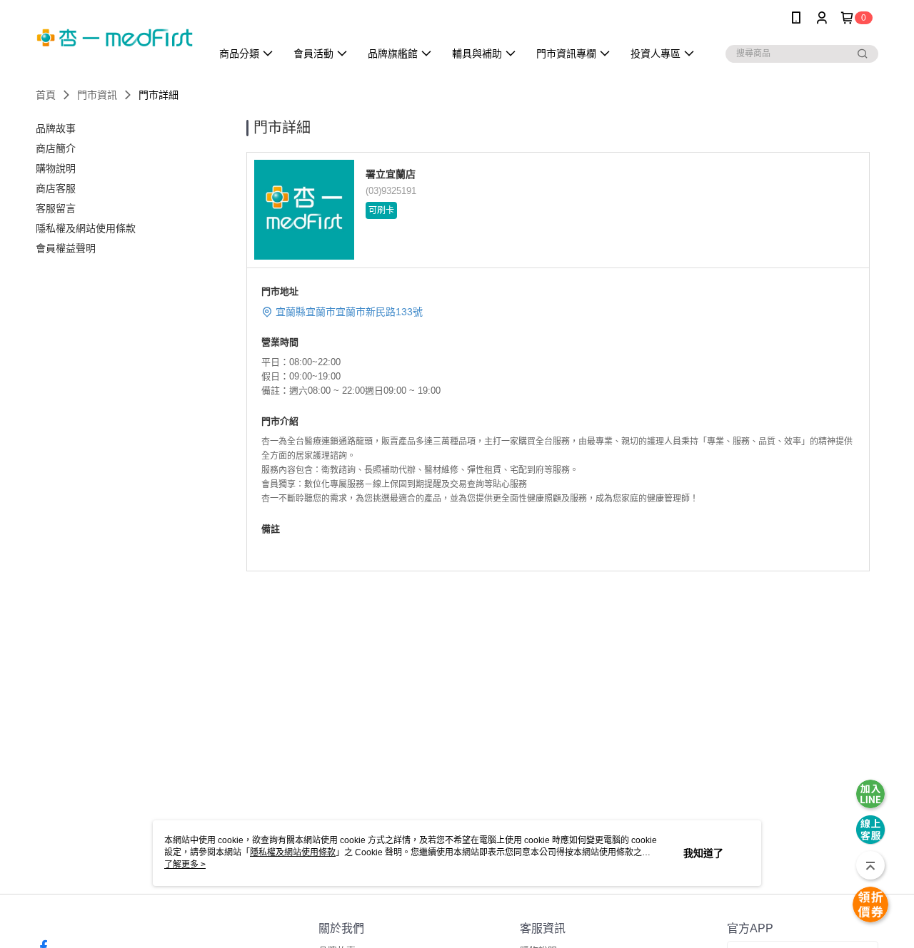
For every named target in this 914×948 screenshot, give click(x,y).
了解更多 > (185, 865)
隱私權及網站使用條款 (293, 852)
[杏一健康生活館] (115, 37)
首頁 (46, 95)
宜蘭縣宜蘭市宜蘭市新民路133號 (349, 311)
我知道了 (703, 853)
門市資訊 (97, 95)
